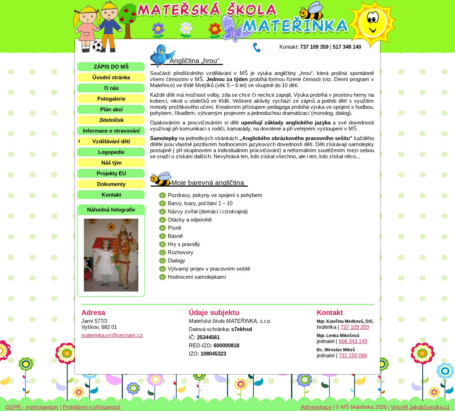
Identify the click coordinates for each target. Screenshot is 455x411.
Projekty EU (111, 173)
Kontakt (111, 195)
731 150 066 (353, 355)
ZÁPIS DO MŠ (111, 67)
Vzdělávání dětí (111, 141)
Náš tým (111, 163)
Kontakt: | (320, 47)
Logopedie (111, 152)
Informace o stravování (111, 131)
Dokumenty (111, 184)
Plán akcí (111, 109)
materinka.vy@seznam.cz (112, 335)
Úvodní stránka (111, 77)
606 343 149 (353, 341)
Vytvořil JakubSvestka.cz (420, 407)
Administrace (316, 407)
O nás (111, 88)
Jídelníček (111, 120)
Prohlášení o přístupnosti (91, 407)
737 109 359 (355, 327)
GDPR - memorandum (31, 407)
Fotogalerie (111, 99)
